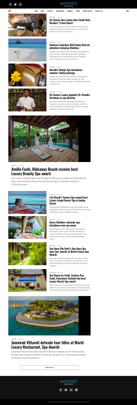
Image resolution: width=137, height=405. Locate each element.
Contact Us (98, 11)
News (42, 11)
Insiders (70, 11)
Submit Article (87, 11)
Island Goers (60, 11)
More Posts (49, 367)
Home (36, 11)
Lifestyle (50, 11)
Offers (78, 11)
